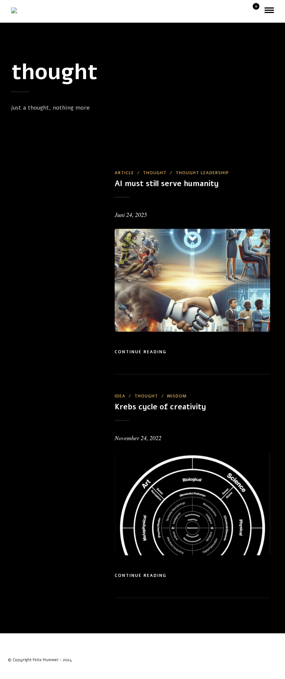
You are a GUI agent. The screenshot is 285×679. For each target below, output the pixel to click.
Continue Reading (141, 352)
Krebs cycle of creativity (160, 407)
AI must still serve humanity (167, 184)
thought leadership (202, 173)
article (124, 173)
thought (155, 173)
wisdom (177, 396)
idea (120, 396)
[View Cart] (253, 10)
